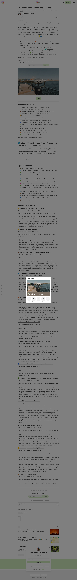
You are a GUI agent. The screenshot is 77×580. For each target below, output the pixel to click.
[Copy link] (29, 299)
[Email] (38, 299)
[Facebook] (34, 299)
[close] (49, 278)
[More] (48, 299)
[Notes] (43, 299)
